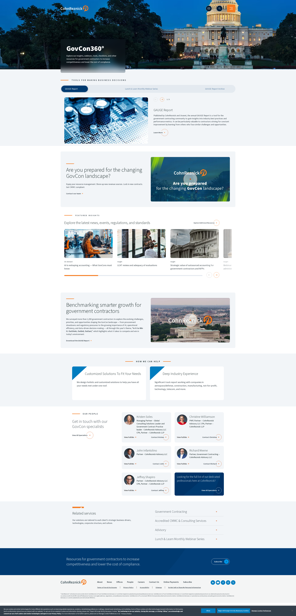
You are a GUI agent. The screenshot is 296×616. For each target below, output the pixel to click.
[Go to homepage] (73, 582)
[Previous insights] (209, 275)
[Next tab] (162, 99)
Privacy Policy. (126, 614)
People (130, 582)
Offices (119, 582)
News (109, 582)
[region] (148, 611)
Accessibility (144, 587)
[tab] (74, 89)
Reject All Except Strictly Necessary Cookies (233, 611)
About (100, 582)
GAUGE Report (163, 110)
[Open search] (219, 8)
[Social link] (213, 582)
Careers (141, 582)
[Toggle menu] (231, 8)
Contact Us (154, 582)
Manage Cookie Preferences (261, 611)
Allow (208, 611)
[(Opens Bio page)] (129, 420)
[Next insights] (216, 275)
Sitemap (159, 587)
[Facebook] (223, 582)
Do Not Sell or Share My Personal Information (184, 587)
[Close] (292, 610)
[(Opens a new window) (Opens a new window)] (106, 120)
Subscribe (187, 582)
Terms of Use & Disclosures (107, 587)
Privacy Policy (128, 587)
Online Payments (171, 582)
